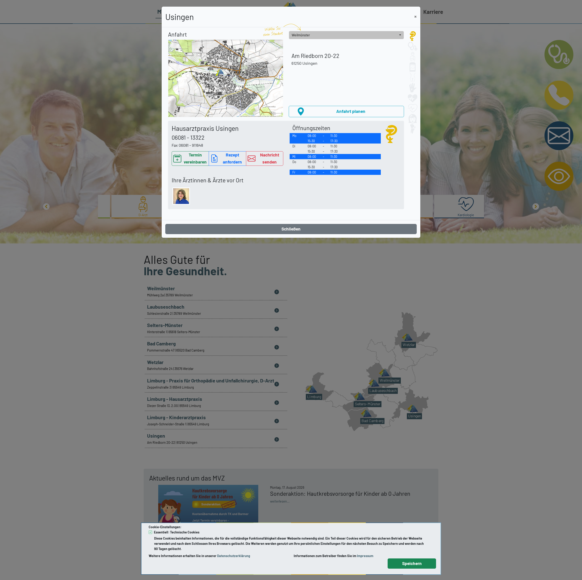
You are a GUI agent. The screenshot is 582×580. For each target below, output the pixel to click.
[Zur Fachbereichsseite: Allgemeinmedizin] (412, 36)
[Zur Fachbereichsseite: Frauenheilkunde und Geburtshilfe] (412, 77)
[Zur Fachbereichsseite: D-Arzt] (412, 57)
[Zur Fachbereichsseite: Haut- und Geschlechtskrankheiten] (412, 87)
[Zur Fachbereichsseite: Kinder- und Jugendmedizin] (412, 119)
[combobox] (346, 35)
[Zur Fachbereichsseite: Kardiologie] (412, 108)
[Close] (415, 17)
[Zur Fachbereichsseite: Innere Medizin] (412, 98)
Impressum (365, 556)
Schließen (291, 228)
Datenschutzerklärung (233, 556)
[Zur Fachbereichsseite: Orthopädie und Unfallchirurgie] (412, 129)
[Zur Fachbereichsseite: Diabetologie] (412, 67)
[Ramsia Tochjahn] (181, 196)
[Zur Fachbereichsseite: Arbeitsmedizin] (412, 46)
